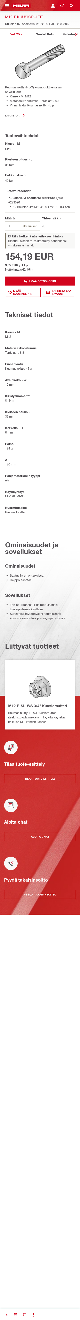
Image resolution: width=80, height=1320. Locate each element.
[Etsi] (70, 5)
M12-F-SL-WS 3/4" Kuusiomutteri (37, 705)
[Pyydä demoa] (15, 1314)
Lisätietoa (12, 115)
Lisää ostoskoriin (42, 281)
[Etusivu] (21, 5)
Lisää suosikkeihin (22, 292)
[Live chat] (24, 1314)
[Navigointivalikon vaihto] (6, 5)
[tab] (16, 34)
